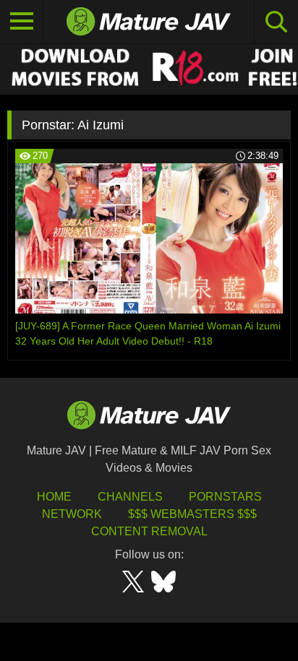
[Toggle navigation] (21, 21)
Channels (130, 497)
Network (72, 514)
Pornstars (225, 497)
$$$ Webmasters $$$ (192, 514)
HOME (54, 497)
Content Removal (149, 531)
